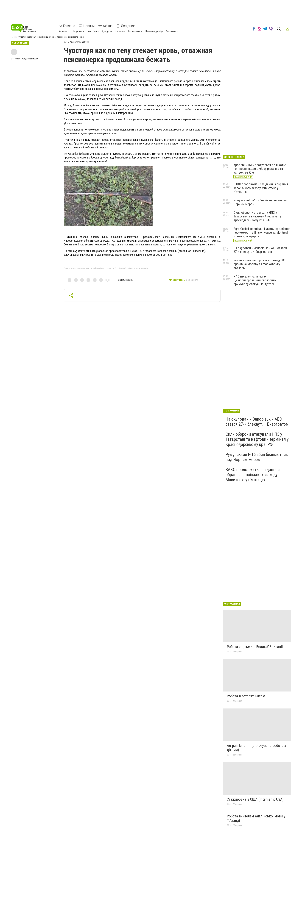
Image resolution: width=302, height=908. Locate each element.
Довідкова (107, 31)
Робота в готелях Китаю (246, 696)
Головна (69, 26)
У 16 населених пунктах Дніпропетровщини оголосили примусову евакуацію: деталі (254, 280)
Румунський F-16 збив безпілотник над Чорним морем (257, 457)
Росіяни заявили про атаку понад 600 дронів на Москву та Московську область (259, 264)
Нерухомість (78, 31)
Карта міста (64, 31)
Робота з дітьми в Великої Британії (255, 646)
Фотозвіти (120, 31)
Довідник (128, 26)
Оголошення (172, 31)
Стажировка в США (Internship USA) (255, 799)
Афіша (108, 26)
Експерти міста (135, 31)
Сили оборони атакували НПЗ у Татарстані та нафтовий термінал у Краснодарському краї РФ (257, 216)
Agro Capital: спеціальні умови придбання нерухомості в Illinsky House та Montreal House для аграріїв (261, 232)
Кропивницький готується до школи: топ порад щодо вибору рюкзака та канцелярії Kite (259, 168)
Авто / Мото (93, 31)
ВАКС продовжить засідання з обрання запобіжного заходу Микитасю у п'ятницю (260, 188)
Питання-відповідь (154, 31)
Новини (89, 26)
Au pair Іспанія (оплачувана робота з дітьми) (256, 747)
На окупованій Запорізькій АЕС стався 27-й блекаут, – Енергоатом (260, 250)
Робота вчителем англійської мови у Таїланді (256, 818)
